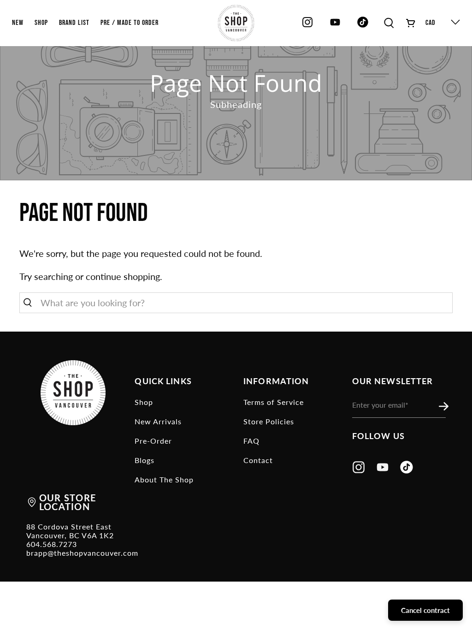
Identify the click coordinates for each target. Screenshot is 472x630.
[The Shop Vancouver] (236, 23)
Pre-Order (153, 440)
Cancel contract (425, 610)
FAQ (251, 440)
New (18, 22)
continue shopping (123, 276)
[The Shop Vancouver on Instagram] (307, 25)
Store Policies (268, 421)
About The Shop (164, 479)
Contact (258, 460)
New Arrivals (158, 421)
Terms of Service (273, 402)
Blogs (144, 460)
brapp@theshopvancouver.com (82, 552)
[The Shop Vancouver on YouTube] (335, 25)
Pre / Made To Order (129, 22)
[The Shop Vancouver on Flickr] (365, 25)
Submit (446, 406)
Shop (144, 402)
